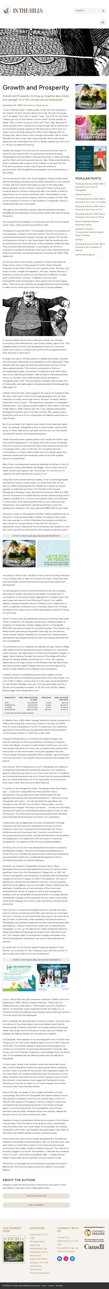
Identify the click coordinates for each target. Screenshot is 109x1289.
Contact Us (63, 1237)
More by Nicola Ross (36, 1196)
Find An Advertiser (39, 1272)
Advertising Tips (38, 1248)
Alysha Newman (83, 194)
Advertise (37, 1228)
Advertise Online (39, 1258)
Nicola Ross (29, 105)
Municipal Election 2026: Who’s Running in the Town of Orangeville (90, 187)
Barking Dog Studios (32, 1286)
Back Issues (42, 105)
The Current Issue (12, 1230)
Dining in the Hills (39, 1262)
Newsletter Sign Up (67, 1247)
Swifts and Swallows (85, 254)
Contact (51, 1286)
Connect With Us (68, 1230)
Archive (79, 239)
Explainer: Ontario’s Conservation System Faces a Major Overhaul (89, 232)
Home (43, 1286)
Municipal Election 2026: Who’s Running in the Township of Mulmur (90, 247)
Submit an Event (66, 1251)
